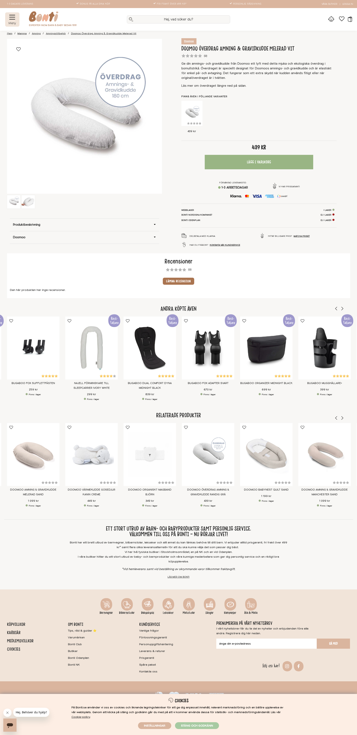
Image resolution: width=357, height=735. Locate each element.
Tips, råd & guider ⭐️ (82, 630)
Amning (36, 33)
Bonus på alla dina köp (95, 4)
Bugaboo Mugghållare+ (324, 383)
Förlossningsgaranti (153, 637)
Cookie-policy (80, 717)
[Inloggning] (331, 19)
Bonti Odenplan (78, 658)
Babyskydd (147, 613)
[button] (348, 19)
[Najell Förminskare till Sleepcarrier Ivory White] (91, 348)
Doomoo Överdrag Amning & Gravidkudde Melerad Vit (103, 33)
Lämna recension (178, 281)
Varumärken (76, 637)
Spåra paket (147, 664)
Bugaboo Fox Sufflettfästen (33, 383)
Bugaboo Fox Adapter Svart (208, 383)
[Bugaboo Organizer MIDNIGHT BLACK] (266, 348)
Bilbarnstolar (127, 613)
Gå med (333, 643)
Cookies (13, 649)
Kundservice (149, 624)
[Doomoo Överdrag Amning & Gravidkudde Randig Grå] (191, 113)
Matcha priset (302, 236)
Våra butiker (329, 4)
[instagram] (286, 666)
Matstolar (189, 613)
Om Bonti (75, 624)
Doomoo (189, 41)
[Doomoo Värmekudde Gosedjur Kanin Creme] (91, 454)
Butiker (73, 651)
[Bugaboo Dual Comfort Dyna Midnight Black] (150, 348)
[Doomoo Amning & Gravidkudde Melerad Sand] (33, 454)
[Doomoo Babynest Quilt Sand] (266, 454)
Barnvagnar (106, 613)
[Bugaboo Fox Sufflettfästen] (33, 348)
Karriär (13, 632)
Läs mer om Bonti (178, 577)
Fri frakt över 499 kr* (172, 4)
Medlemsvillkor (20, 640)
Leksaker (168, 613)
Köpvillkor (16, 624)
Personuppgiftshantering (156, 644)
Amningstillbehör (56, 33)
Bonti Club (75, 644)
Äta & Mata (250, 613)
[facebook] (298, 666)
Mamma (22, 33)
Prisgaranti (146, 658)
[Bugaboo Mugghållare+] (324, 348)
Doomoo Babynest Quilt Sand (266, 489)
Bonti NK (74, 664)
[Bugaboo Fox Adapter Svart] (208, 348)
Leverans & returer (152, 651)
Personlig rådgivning (247, 4)
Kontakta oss (148, 671)
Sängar (209, 613)
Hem (9, 33)
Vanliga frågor (149, 630)
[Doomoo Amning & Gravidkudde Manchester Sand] (324, 454)
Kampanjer (230, 613)
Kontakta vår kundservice (225, 245)
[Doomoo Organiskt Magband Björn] (150, 454)
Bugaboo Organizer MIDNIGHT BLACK (266, 383)
